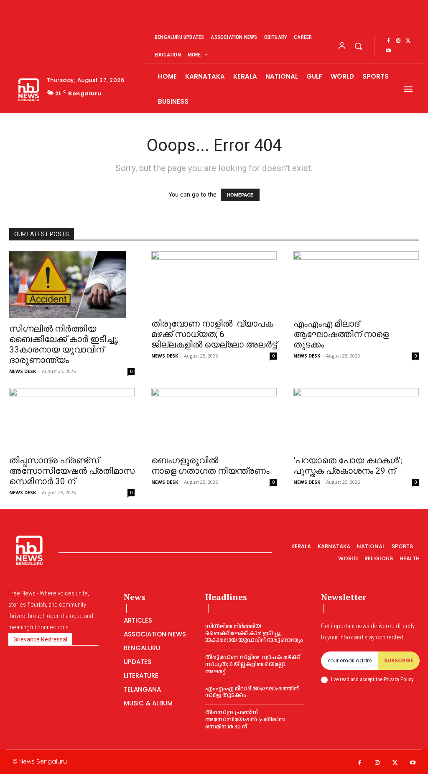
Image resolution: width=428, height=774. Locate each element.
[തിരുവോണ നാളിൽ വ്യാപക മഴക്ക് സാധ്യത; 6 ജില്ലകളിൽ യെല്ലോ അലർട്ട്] (214, 282)
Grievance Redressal (40, 639)
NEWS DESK (22, 371)
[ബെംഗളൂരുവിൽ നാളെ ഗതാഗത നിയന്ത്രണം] (214, 419)
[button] (358, 46)
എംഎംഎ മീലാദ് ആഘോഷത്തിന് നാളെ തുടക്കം (341, 334)
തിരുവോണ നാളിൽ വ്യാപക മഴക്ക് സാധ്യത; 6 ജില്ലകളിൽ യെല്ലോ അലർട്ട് (214, 334)
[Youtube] (388, 51)
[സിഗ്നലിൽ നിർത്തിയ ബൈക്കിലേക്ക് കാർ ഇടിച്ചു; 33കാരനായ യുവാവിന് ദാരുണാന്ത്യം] (72, 284)
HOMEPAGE (240, 195)
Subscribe (398, 660)
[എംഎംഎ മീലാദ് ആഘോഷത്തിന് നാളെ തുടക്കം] (356, 282)
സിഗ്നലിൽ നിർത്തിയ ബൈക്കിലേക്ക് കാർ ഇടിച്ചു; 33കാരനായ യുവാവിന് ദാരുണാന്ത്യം (64, 344)
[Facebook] (388, 41)
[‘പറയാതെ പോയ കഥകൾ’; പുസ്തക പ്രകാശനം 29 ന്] (356, 419)
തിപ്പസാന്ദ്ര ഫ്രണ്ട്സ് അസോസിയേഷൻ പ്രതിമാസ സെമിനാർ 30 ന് (72, 470)
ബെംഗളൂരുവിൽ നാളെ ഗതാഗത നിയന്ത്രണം (210, 465)
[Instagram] (398, 41)
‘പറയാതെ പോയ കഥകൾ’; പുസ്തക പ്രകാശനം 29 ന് (347, 465)
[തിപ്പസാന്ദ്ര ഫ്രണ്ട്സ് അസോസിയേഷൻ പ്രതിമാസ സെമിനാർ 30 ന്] (72, 419)
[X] (408, 41)
